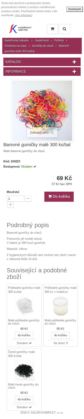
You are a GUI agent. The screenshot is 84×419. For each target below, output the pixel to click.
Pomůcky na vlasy (16, 45)
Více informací (23, 15)
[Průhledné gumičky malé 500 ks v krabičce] (61, 306)
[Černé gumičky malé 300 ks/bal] (24, 370)
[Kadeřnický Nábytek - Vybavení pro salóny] (20, 29)
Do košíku (61, 196)
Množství (13, 192)
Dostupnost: (11, 166)
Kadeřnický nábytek (17, 40)
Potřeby (59, 40)
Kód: (6, 161)
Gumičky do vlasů (43, 45)
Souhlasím (74, 9)
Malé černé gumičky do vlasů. (23, 386)
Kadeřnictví (42, 40)
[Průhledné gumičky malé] (24, 306)
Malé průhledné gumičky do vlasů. (24, 322)
